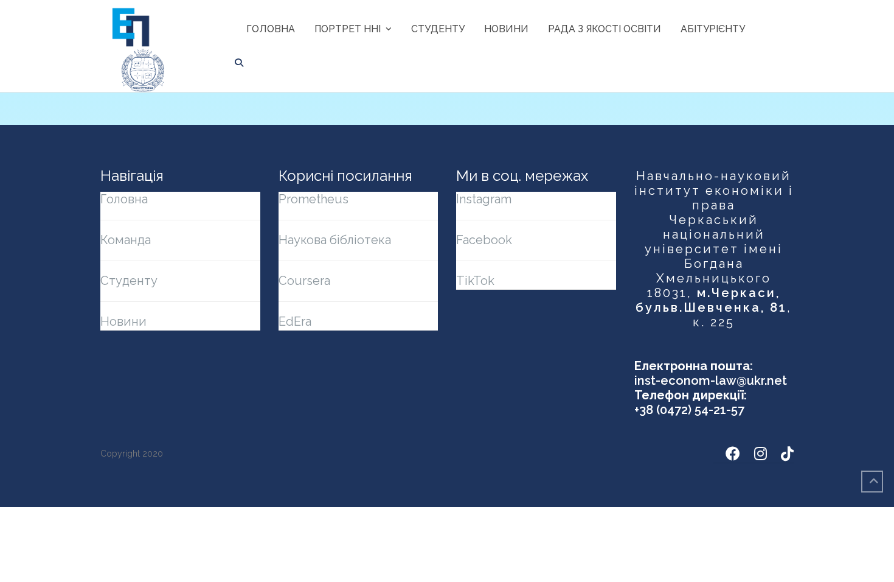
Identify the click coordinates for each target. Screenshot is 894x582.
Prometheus (313, 199)
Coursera (304, 280)
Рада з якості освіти (604, 29)
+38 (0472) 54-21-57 (689, 409)
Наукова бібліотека (335, 240)
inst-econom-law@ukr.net (710, 380)
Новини (506, 29)
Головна (270, 29)
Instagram (483, 199)
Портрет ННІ (347, 29)
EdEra (295, 321)
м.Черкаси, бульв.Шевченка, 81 (711, 300)
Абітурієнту (713, 29)
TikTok (475, 280)
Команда (125, 240)
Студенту (438, 29)
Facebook (484, 240)
